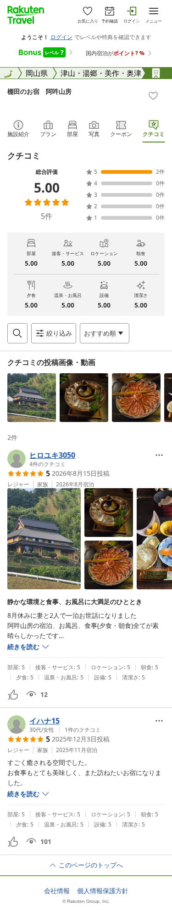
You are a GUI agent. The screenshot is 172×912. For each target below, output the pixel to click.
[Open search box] (17, 333)
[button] (31, 397)
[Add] (153, 95)
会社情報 (57, 891)
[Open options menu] (159, 455)
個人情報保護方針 (102, 891)
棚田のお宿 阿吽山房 (39, 91)
